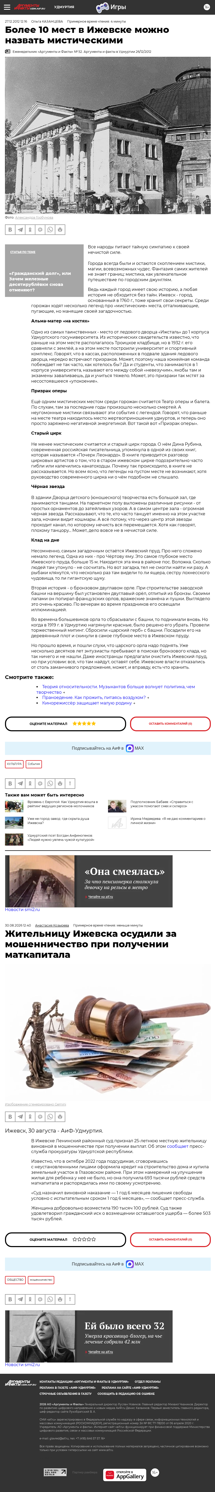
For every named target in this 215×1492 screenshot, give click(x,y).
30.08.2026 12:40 (18, 925)
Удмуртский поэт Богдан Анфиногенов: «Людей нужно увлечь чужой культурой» (61, 838)
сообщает (178, 1146)
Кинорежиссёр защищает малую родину (87, 703)
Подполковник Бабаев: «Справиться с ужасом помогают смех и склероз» (162, 804)
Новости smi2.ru (22, 909)
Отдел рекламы (147, 1381)
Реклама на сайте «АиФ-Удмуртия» (130, 1388)
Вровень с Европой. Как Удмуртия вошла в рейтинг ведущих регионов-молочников (63, 804)
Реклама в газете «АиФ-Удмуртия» (68, 1388)
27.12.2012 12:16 (16, 21)
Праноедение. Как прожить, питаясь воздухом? (94, 697)
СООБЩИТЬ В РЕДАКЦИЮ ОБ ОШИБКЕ (126, 1394)
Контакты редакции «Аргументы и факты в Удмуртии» (84, 1381)
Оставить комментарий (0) (170, 724)
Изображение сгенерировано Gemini (35, 1104)
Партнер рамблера (84, 1472)
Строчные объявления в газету (66, 1394)
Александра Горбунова (34, 217)
